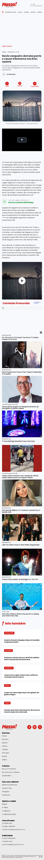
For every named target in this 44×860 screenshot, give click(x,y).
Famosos (5, 739)
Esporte (4, 743)
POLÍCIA (20, 12)
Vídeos (4, 760)
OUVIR (7, 86)
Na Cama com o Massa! (10, 772)
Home (4, 46)
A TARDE (5, 808)
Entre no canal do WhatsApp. (21, 202)
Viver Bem (5, 753)
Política (4, 746)
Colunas (6, 766)
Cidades (5, 749)
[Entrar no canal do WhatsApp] (4, 201)
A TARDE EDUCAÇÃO (9, 814)
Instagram (5, 792)
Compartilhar (35, 86)
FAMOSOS (40, 12)
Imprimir (19, 85)
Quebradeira (6, 776)
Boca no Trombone (9, 769)
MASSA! (4, 804)
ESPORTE (33, 12)
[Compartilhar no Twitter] (34, 90)
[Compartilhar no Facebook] (31, 90)
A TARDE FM (6, 811)
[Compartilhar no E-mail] (37, 90)
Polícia (4, 736)
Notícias (6, 733)
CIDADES (26, 12)
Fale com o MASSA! (10, 782)
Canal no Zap (7, 788)
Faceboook (6, 795)
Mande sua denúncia (9, 785)
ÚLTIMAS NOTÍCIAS (10, 12)
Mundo (9, 46)
